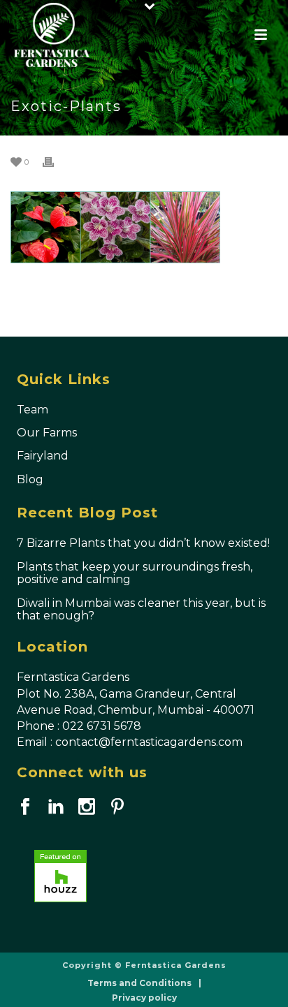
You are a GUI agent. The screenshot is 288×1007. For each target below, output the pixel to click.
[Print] (55, 162)
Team (32, 409)
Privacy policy (144, 997)
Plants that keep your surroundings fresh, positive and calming (134, 573)
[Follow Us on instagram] (86, 807)
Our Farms (47, 432)
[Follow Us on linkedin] (56, 807)
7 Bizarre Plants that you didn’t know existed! (143, 543)
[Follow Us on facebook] (25, 807)
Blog (30, 479)
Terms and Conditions (139, 983)
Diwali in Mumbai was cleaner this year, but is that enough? (141, 609)
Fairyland (43, 455)
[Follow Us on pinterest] (117, 807)
